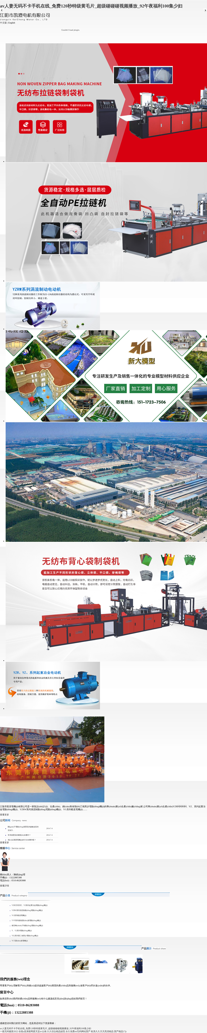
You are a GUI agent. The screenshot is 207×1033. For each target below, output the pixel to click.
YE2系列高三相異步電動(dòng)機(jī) (25, 936)
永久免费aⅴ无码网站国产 (78, 1031)
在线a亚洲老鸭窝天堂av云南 (32, 1031)
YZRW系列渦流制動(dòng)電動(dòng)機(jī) (27, 910)
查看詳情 (4, 885)
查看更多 (4, 814)
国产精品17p (120, 1031)
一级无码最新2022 (9, 1031)
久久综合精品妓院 (56, 1031)
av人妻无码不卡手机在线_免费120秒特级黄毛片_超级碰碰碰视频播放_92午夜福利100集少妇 (91, 5)
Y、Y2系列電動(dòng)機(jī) (22, 931)
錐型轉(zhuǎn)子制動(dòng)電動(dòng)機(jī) (27, 926)
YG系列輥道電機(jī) (19, 915)
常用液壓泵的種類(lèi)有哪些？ (19, 835)
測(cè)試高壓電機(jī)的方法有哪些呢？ (22, 840)
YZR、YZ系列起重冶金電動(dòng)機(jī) (29, 905)
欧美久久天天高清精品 (102, 1031)
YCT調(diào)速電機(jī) (20, 941)
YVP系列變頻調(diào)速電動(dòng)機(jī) (26, 920)
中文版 (3, 23)
